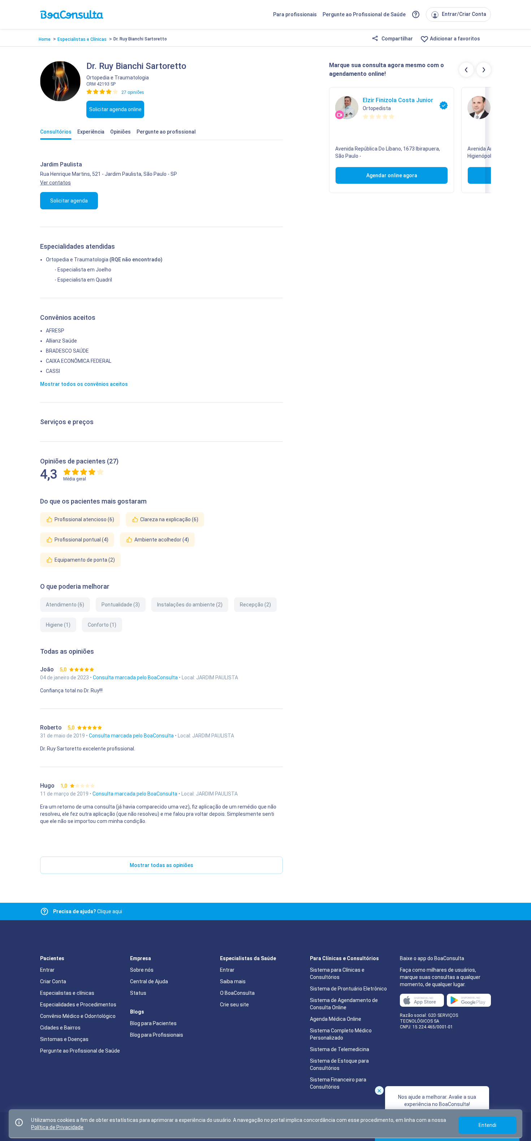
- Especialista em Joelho (83, 270)
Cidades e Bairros (60, 1028)
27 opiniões (132, 92)
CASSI (53, 371)
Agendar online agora (391, 175)
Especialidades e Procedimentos (78, 1004)
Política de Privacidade (57, 1127)
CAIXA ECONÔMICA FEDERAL (78, 361)
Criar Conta (53, 981)
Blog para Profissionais (156, 1035)
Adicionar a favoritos (454, 39)
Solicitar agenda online (115, 109)
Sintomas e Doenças (64, 1039)
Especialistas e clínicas (67, 993)
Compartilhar (396, 39)
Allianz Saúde (61, 341)
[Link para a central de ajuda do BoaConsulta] (415, 14)
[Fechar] (379, 1090)
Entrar (47, 970)
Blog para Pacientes (153, 1023)
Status (138, 993)
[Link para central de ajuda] (44, 911)
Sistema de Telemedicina (339, 1049)
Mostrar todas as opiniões (161, 865)
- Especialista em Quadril (83, 280)
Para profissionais (295, 14)
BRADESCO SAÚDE (67, 351)
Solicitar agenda (69, 201)
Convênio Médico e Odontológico (78, 1016)
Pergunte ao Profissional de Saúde (364, 14)
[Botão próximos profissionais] (483, 69)
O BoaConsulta (237, 993)
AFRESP (55, 331)
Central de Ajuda (149, 981)
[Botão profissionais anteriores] (466, 69)
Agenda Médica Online (335, 1019)
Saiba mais (233, 981)
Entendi (487, 1125)
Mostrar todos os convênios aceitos (84, 384)
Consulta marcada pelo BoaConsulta (136, 677)
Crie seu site (234, 1004)
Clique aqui (87, 911)
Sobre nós (142, 970)
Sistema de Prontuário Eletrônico (348, 989)
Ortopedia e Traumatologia (77, 259)
